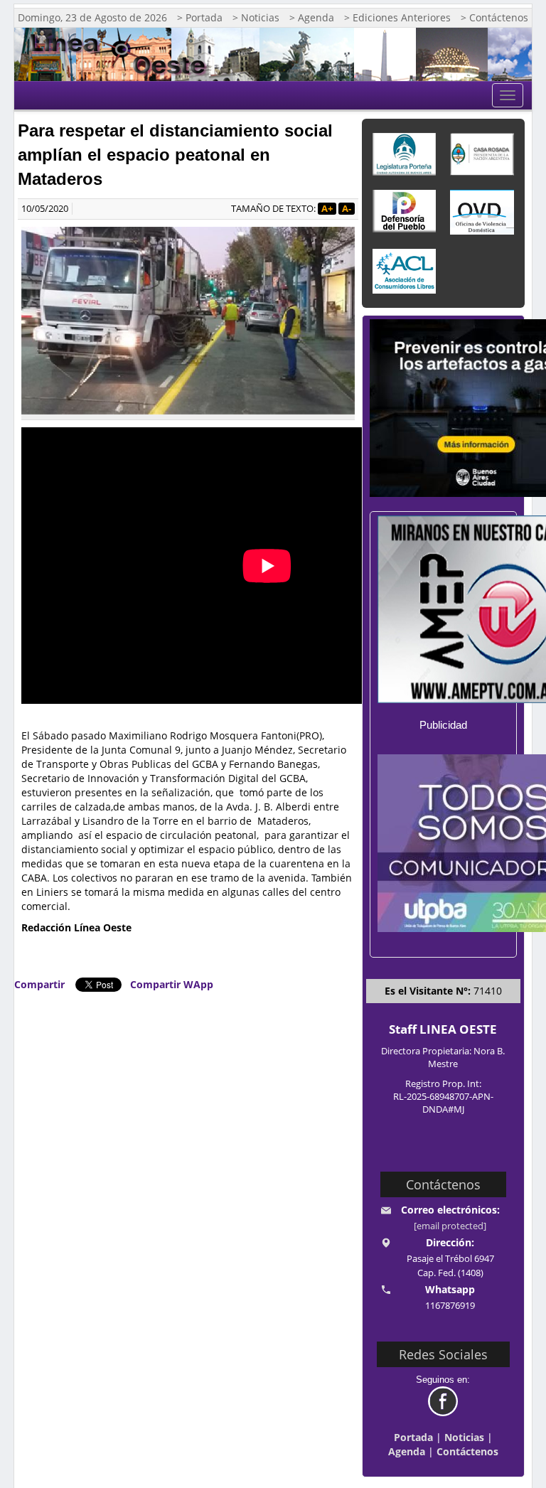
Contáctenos (467, 1451)
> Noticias (255, 17)
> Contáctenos (494, 17)
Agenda (406, 1451)
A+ (327, 209)
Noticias (464, 1437)
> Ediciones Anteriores (397, 17)
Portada (413, 1437)
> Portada (200, 17)
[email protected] (450, 1226)
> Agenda (311, 17)
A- (346, 209)
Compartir (39, 984)
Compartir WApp (171, 984)
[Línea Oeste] (122, 54)
